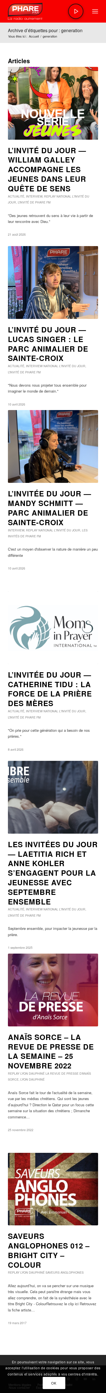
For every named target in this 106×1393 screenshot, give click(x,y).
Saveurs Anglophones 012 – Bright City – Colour (49, 1250)
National (64, 196)
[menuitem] (95, 11)
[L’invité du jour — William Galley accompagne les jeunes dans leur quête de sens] (53, 103)
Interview (34, 196)
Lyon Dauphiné (32, 1073)
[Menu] (95, 11)
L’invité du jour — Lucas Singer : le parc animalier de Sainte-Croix (48, 343)
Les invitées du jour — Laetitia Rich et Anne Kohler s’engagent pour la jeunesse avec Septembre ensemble (53, 873)
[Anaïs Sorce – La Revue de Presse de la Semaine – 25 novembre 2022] (53, 990)
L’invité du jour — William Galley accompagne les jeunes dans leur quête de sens (47, 169)
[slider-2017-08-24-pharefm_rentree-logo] (44, 11)
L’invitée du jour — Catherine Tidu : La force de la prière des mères (50, 688)
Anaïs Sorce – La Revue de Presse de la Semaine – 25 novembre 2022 (51, 1051)
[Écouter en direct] (76, 11)
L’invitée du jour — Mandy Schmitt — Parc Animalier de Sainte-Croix (49, 507)
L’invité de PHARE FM (34, 202)
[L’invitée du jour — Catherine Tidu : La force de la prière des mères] (53, 627)
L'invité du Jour (72, 366)
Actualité (16, 196)
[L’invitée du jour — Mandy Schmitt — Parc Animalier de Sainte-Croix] (53, 446)
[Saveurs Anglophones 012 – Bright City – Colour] (53, 1189)
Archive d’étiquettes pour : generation (45, 30)
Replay (50, 196)
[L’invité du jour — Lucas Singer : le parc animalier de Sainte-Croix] (53, 282)
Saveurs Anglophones (65, 1272)
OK (53, 1383)
